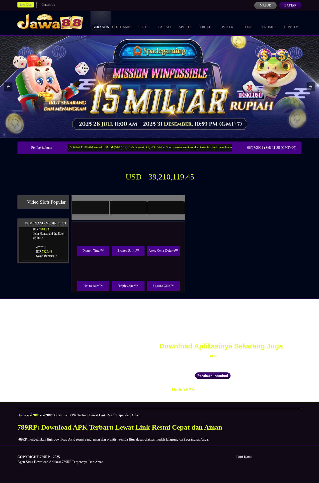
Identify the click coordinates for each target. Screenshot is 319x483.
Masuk (265, 5)
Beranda (100, 27)
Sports (185, 27)
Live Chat (25, 4)
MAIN (93, 240)
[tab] (90, 207)
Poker (227, 27)
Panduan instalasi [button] (212, 376)
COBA (93, 228)
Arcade (206, 27)
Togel (249, 27)
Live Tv (291, 27)
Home (21, 415)
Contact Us (48, 4)
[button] (8, 86)
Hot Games (122, 27)
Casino (164, 27)
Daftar (290, 5)
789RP (34, 415)
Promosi (270, 27)
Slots (143, 27)
